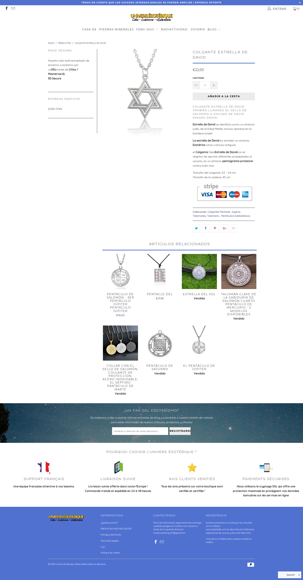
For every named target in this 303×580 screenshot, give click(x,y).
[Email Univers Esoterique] (13, 9)
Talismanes (199, 215)
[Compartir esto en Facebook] (206, 228)
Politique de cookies (110, 552)
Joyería (198, 29)
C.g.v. (103, 546)
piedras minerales (116, 29)
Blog (213, 29)
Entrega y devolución (111, 534)
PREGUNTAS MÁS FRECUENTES (116, 528)
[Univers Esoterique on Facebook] (6, 9)
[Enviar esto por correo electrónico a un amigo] (233, 228)
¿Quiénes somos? (109, 522)
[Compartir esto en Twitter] (196, 228)
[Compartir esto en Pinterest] (215, 228)
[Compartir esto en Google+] (224, 228)
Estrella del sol (199, 271)
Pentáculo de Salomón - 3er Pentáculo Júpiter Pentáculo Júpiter (120, 271)
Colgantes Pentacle (219, 211)
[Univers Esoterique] (151, 17)
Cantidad (198, 77)
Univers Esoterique (65, 564)
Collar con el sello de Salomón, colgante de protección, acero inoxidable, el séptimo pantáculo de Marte (120, 343)
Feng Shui (145, 29)
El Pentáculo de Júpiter (199, 343)
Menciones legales (110, 540)
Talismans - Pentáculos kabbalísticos (228, 215)
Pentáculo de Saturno (160, 343)
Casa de (89, 29)
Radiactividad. (174, 29)
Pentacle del (160, 271)
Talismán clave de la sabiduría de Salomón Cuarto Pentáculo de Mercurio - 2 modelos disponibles (239, 271)
